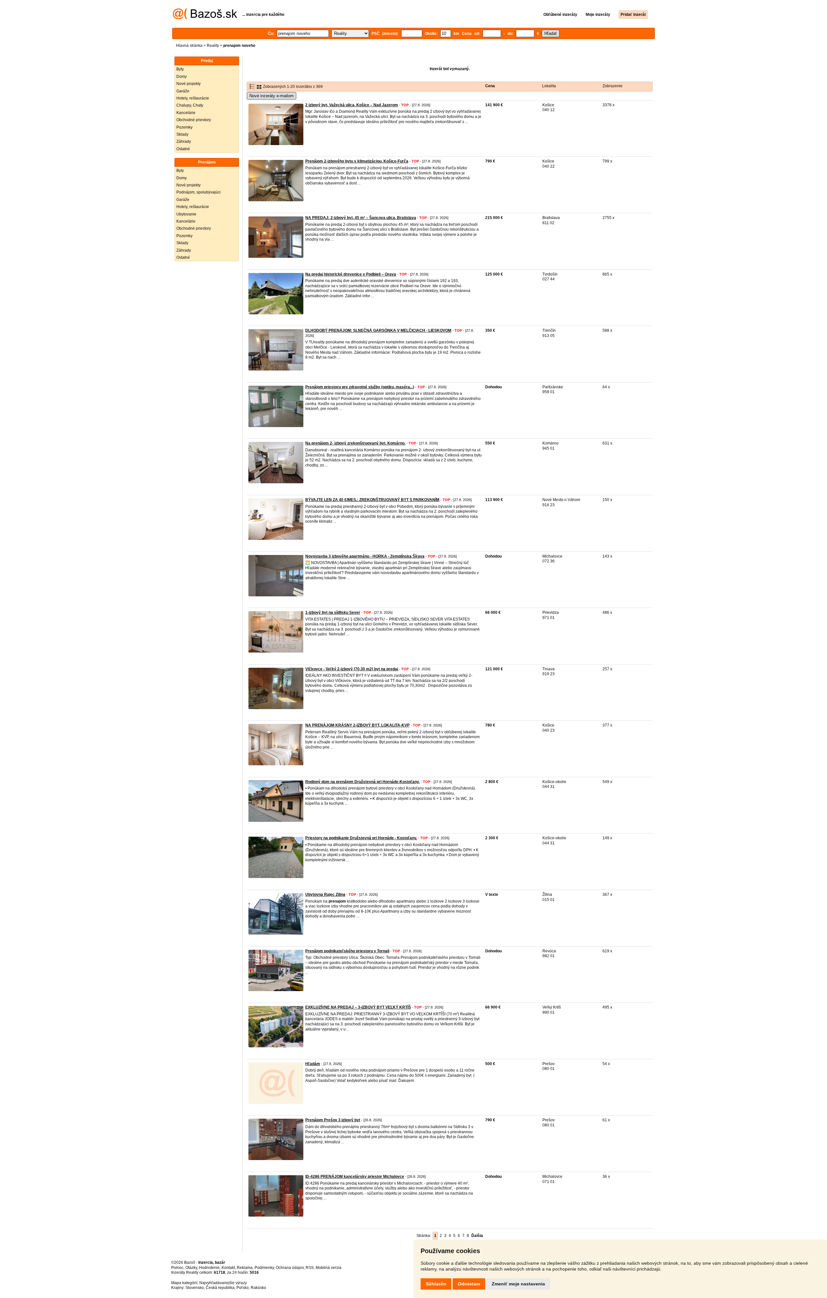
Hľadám (312, 1064)
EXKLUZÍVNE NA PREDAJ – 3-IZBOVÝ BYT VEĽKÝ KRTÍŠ (358, 1007)
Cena (490, 86)
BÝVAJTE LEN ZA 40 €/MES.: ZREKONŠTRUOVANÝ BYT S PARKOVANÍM (372, 499)
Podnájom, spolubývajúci (198, 192)
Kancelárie (185, 112)
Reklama (245, 1267)
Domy (181, 76)
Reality (213, 45)
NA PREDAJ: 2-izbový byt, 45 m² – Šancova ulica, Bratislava (360, 217)
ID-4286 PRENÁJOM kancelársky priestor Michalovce (354, 1176)
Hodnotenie (209, 1267)
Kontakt (228, 1267)
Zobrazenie (612, 86)
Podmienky (264, 1267)
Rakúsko (258, 1287)
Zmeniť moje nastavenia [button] (518, 1283)
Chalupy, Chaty (189, 105)
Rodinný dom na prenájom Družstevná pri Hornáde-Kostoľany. (362, 782)
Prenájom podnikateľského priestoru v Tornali (347, 951)
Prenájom (207, 162)
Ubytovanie (186, 214)
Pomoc (177, 1267)
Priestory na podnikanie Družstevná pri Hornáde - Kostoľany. (361, 838)
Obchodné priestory (193, 120)
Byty (180, 69)
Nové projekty (188, 83)
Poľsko (242, 1287)
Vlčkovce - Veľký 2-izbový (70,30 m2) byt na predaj (352, 669)
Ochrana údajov (290, 1267)
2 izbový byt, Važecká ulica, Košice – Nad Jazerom (351, 105)
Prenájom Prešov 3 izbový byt (332, 1120)
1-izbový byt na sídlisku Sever (332, 612)
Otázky (191, 1267)
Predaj (207, 60)
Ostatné (183, 149)
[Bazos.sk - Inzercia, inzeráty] (205, 18)
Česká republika (220, 1287)
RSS (310, 1267)
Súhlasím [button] (436, 1283)
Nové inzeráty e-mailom (271, 95)
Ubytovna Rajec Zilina (325, 894)
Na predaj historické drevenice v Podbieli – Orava (350, 274)
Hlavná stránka (189, 45)
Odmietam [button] (469, 1283)
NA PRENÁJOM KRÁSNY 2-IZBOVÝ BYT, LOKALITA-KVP (357, 725)
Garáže (182, 91)
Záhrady (183, 141)
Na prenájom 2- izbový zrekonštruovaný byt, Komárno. (355, 443)
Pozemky (184, 127)
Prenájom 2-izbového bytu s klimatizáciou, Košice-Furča (356, 161)
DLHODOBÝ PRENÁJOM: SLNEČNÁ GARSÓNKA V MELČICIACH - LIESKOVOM (378, 330)
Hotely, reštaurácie (192, 98)
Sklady (182, 134)
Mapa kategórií (184, 1283)
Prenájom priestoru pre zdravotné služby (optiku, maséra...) (359, 387)
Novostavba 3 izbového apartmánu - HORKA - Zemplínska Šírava (364, 556)
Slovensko (194, 1287)
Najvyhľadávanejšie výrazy (223, 1283)
